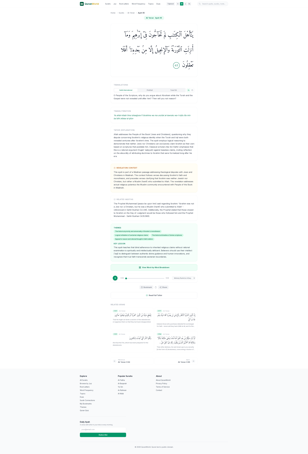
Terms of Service (163, 387)
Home (113, 13)
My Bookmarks (86, 404)
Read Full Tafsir (155, 295)
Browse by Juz (86, 383)
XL (189, 4)
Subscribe (103, 435)
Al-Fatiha (121, 380)
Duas (158, 4)
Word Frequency (138, 4)
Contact (159, 390)
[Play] (115, 278)
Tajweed (170, 4)
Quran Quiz (84, 410)
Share (164, 287)
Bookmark (148, 287)
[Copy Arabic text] (156, 287)
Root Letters (124, 4)
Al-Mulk (121, 394)
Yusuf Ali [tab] (173, 90)
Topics (151, 4)
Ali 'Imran (131, 13)
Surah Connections (87, 400)
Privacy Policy (161, 383)
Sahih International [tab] (125, 90)
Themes (83, 407)
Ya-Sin (120, 387)
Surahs (108, 4)
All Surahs (84, 380)
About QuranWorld (163, 380)
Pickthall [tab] (150, 90)
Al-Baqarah (122, 383)
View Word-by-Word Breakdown (155, 267)
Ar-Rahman (122, 390)
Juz (114, 4)
